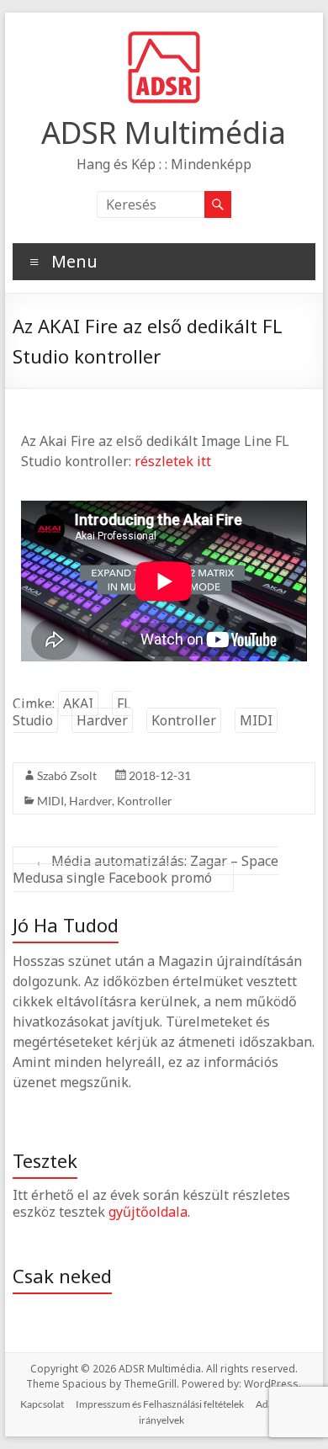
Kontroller (183, 720)
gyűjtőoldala (148, 1211)
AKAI (78, 703)
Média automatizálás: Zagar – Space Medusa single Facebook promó (145, 869)
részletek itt (173, 461)
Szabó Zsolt (67, 775)
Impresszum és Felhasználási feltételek (160, 1404)
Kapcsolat (42, 1404)
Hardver (102, 720)
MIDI (256, 720)
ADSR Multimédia (163, 132)
